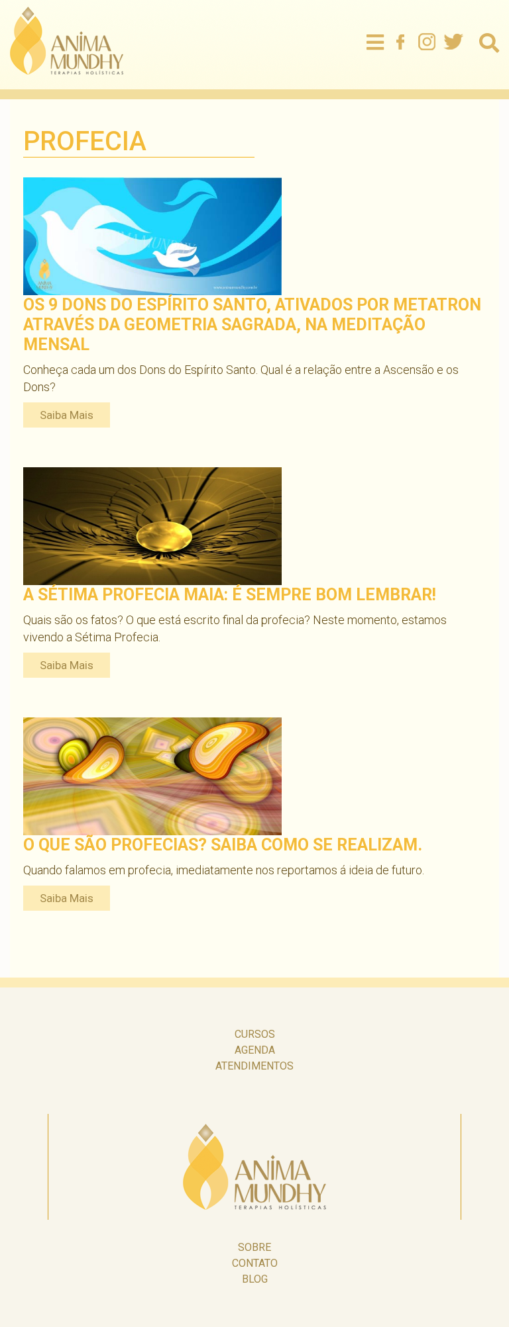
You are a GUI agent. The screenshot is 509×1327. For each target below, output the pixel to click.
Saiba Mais (66, 415)
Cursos (255, 1034)
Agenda (255, 1050)
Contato (255, 1263)
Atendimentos (254, 1066)
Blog (255, 1279)
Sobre (254, 1247)
